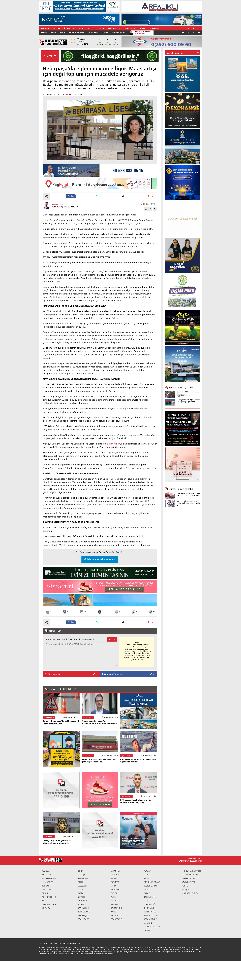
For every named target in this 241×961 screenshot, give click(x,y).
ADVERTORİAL (150, 911)
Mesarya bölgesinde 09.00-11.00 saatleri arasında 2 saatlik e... (188, 503)
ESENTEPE (115, 882)
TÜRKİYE (81, 28)
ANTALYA (46, 908)
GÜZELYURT (83, 885)
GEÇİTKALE (115, 900)
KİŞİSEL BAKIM (150, 897)
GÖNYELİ (81, 897)
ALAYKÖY (82, 904)
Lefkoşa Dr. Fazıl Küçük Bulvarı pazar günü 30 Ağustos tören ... (188, 495)
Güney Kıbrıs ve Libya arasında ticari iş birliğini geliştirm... (188, 400)
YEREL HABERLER (130, 28)
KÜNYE (185, 885)
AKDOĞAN (115, 889)
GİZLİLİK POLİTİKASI (190, 874)
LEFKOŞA (81, 874)
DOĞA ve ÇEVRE (150, 919)
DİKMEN (114, 878)
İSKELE (80, 882)
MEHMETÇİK (83, 915)
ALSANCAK (115, 871)
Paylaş (71, 196)
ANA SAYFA (45, 28)
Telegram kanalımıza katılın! (101, 559)
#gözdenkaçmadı (118, 32)
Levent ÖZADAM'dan (142, 32)
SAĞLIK (62, 32)
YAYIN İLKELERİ (188, 882)
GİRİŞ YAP (112, 639)
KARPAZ (81, 893)
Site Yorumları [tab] (54, 674)
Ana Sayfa (46, 871)
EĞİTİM (53, 32)
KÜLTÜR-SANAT (93, 32)
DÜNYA (101, 28)
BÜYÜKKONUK (84, 911)
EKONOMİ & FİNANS (76, 32)
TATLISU (114, 893)
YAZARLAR (56, 28)
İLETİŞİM (185, 889)
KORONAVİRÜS (150, 904)
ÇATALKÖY (115, 874)
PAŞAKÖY (115, 904)
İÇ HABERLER (69, 28)
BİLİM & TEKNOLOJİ (152, 915)
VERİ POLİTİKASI (189, 878)
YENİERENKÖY (83, 919)
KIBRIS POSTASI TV (190, 893)
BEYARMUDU (116, 908)
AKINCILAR (82, 900)
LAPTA (113, 885)
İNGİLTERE (91, 28)
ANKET (142, 28)
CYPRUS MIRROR (155, 28)
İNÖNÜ (113, 911)
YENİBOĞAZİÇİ (117, 919)
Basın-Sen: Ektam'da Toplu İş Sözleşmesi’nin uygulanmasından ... (188, 394)
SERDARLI (115, 915)
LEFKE (80, 889)
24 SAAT (44, 32)
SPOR (146, 900)
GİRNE (80, 871)
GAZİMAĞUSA (83, 878)
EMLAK (147, 893)
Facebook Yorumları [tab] (113, 674)
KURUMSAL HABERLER (191, 871)
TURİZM (105, 32)
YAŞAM (147, 930)
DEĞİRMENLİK (83, 908)
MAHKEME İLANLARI (152, 926)
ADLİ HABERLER (114, 28)
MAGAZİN (148, 923)
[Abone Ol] (148, 204)
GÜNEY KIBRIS (150, 908)
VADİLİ (113, 897)
